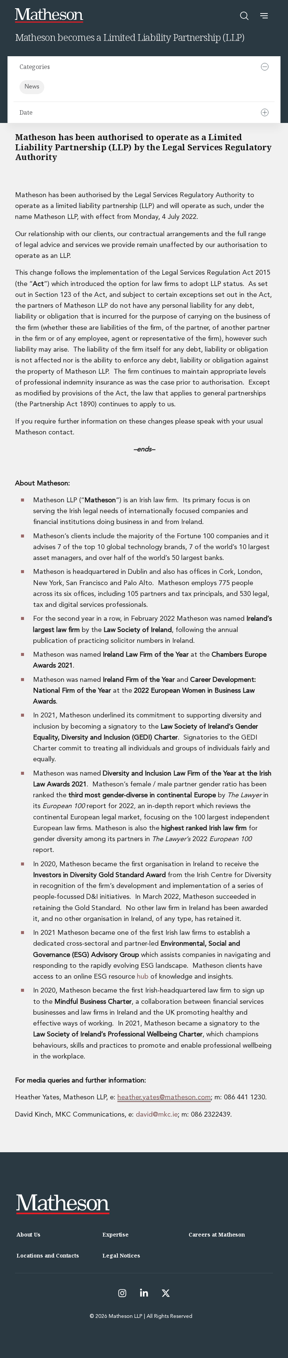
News (31, 87)
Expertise (115, 1234)
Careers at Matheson (217, 1234)
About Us (28, 1234)
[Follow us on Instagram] (122, 1293)
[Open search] (244, 15)
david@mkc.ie (157, 1114)
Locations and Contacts (47, 1255)
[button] (264, 16)
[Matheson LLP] (49, 15)
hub (142, 976)
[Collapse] (264, 66)
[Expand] (264, 112)
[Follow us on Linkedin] (144, 1293)
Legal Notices (121, 1255)
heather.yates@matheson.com (164, 1097)
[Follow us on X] (165, 1293)
